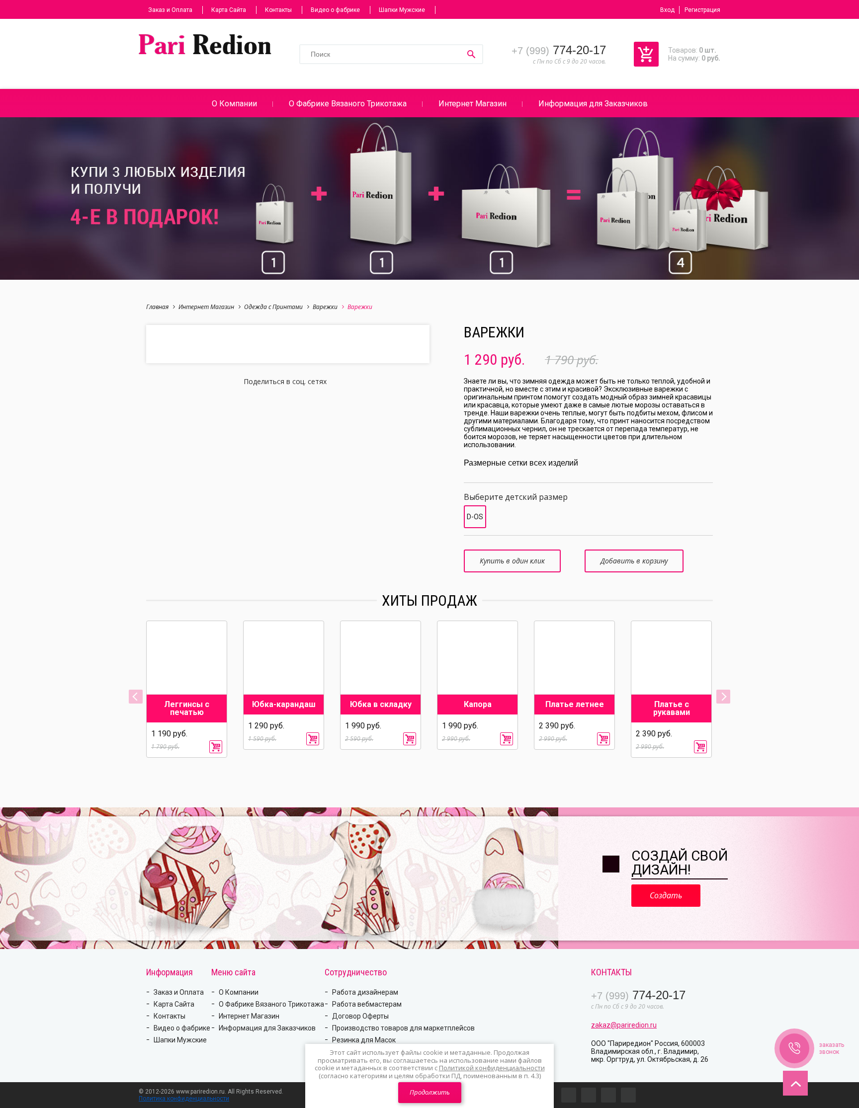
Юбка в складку (381, 705)
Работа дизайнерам (365, 992)
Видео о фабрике (335, 9)
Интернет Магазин (472, 103)
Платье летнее (574, 705)
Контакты (278, 9)
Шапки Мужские (402, 9)
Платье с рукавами (671, 708)
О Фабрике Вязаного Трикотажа (348, 103)
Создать (666, 895)
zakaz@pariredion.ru (624, 1025)
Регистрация (702, 9)
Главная (157, 307)
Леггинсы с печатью (186, 708)
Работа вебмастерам (367, 1004)
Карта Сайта (228, 9)
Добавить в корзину (634, 560)
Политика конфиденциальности (184, 1098)
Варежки (325, 307)
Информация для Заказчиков (593, 103)
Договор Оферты (360, 1016)
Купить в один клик (512, 560)
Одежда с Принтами (273, 307)
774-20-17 (559, 50)
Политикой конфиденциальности (492, 1067)
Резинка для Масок (364, 1040)
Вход (667, 9)
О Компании (234, 103)
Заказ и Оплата (170, 9)
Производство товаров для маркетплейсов (403, 1028)
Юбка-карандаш (284, 705)
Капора (478, 705)
